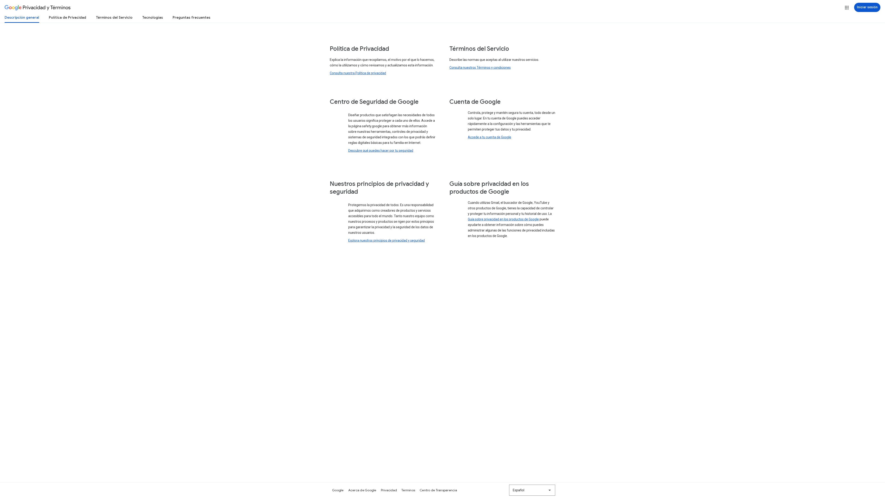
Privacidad (389, 490)
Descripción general (22, 17)
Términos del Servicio (114, 17)
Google (338, 490)
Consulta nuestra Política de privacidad (358, 73)
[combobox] (532, 490)
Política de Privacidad (67, 17)
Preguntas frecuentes (191, 17)
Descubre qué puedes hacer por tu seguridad (380, 150)
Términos (408, 490)
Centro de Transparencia (438, 490)
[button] (846, 7)
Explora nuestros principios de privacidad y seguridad (386, 240)
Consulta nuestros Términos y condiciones (480, 67)
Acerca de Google (362, 490)
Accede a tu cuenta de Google (489, 137)
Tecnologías (152, 17)
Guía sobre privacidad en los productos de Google (503, 219)
